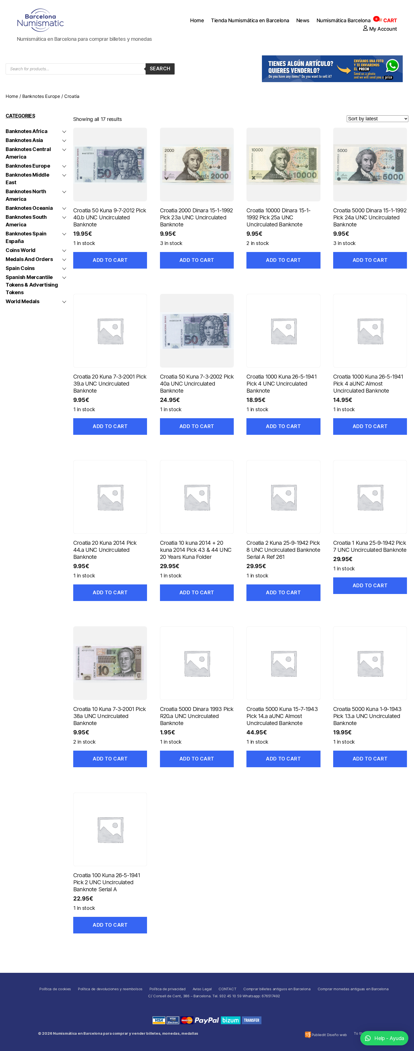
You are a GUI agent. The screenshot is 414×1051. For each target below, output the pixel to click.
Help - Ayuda (389, 1038)
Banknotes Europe (41, 96)
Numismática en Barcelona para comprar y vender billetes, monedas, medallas (125, 1033)
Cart (387, 20)
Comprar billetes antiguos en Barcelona (277, 989)
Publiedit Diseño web (329, 1034)
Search (160, 68)
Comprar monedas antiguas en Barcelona (353, 989)
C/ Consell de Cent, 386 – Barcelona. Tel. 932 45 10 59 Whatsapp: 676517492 (214, 996)
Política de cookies (55, 989)
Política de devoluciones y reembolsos (110, 989)
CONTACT (227, 989)
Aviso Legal (202, 989)
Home (197, 20)
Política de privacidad (168, 989)
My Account (383, 29)
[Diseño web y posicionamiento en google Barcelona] (308, 1035)
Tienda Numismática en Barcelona (250, 20)
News (303, 20)
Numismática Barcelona (344, 20)
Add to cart (110, 260)
